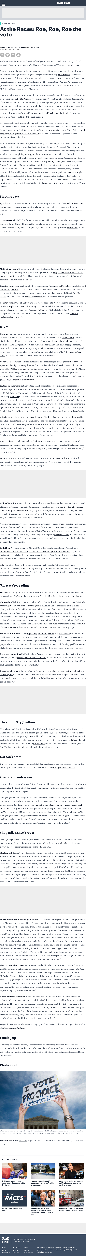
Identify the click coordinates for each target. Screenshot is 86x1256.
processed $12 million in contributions (49, 113)
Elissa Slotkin (77, 417)
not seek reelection (34, 297)
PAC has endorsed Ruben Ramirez (25, 369)
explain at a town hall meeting (22, 307)
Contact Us (16, 1247)
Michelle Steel (66, 843)
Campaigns (9, 23)
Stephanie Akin (33, 47)
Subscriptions (28, 1253)
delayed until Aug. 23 (62, 458)
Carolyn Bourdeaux (56, 78)
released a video (61, 535)
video (62, 524)
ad (24, 569)
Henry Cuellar (54, 162)
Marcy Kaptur (68, 338)
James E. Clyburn (77, 172)
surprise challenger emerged (68, 341)
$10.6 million (77, 740)
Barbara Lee (64, 634)
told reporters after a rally (51, 183)
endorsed (69, 86)
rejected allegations (35, 441)
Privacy (15, 1250)
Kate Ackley (6, 47)
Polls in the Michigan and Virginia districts (32, 417)
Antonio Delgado (61, 286)
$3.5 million (23, 747)
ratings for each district (64, 768)
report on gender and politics (40, 634)
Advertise (27, 1247)
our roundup (72, 228)
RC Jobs (26, 1250)
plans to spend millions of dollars (31, 658)
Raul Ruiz (14, 397)
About (4, 1247)
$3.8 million (35, 736)
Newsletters (6, 1253)
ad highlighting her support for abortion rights (31, 154)
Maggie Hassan (11, 678)
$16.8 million (39, 744)
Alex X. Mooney (40, 310)
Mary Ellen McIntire (18, 47)
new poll (75, 158)
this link (23, 1141)
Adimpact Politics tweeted (22, 380)
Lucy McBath (64, 75)
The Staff (16, 1253)
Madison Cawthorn (56, 503)
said (65, 531)
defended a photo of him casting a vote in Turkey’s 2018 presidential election (35, 552)
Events (4, 1250)
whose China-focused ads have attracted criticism (23, 627)
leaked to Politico (22, 99)
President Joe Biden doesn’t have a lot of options (62, 596)
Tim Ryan (80, 624)
